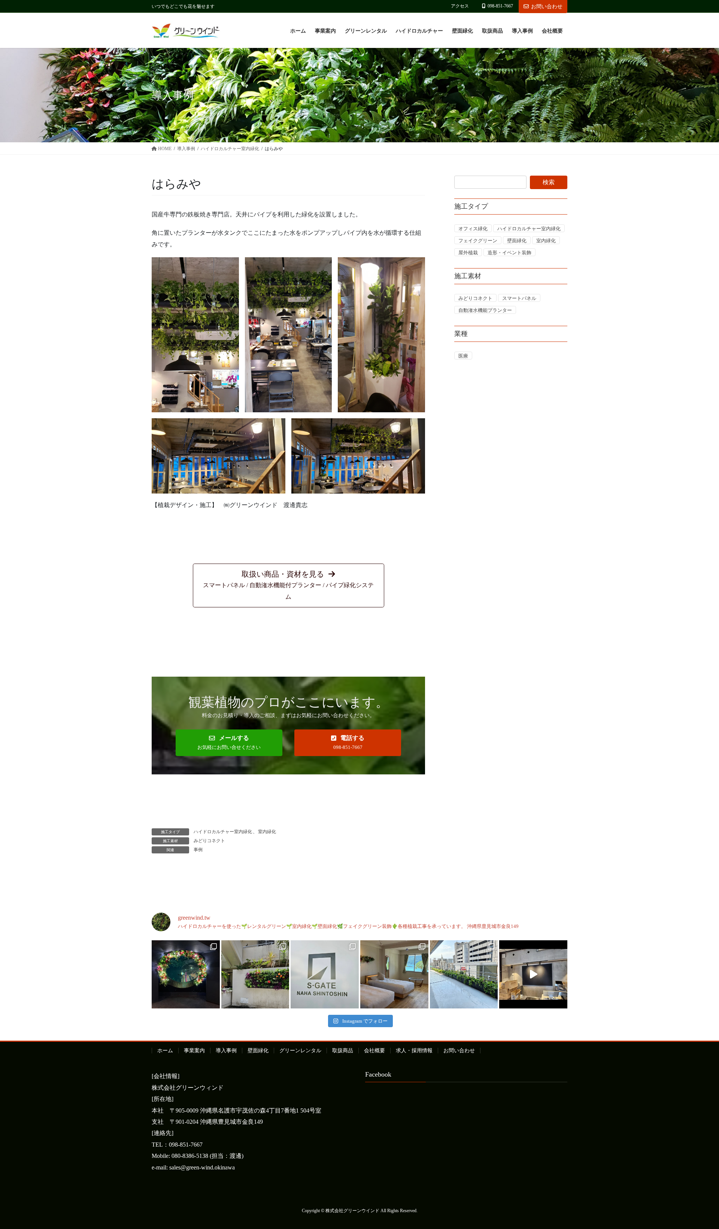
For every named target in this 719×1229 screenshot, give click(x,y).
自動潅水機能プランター (485, 310)
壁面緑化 (517, 240)
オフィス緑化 (473, 228)
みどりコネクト (209, 840)
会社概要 (374, 1050)
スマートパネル (519, 298)
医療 (463, 356)
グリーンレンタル (300, 1050)
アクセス (460, 6)
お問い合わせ (546, 6)
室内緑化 (267, 831)
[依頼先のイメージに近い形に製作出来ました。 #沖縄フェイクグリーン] (186, 974)
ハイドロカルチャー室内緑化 (223, 831)
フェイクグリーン (477, 240)
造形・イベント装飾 (509, 252)
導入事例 (226, 1050)
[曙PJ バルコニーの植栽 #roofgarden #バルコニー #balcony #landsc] (464, 974)
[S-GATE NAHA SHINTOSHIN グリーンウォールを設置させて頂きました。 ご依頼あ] (325, 974)
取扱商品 (342, 1050)
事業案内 (194, 1050)
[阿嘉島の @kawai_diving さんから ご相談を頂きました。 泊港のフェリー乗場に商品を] (394, 974)
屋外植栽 (468, 252)
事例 (198, 849)
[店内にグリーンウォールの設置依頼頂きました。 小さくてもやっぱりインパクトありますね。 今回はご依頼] (533, 974)
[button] (288, 585)
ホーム (165, 1050)
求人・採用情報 (414, 1050)
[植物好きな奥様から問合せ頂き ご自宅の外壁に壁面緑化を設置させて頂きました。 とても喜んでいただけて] (255, 974)
